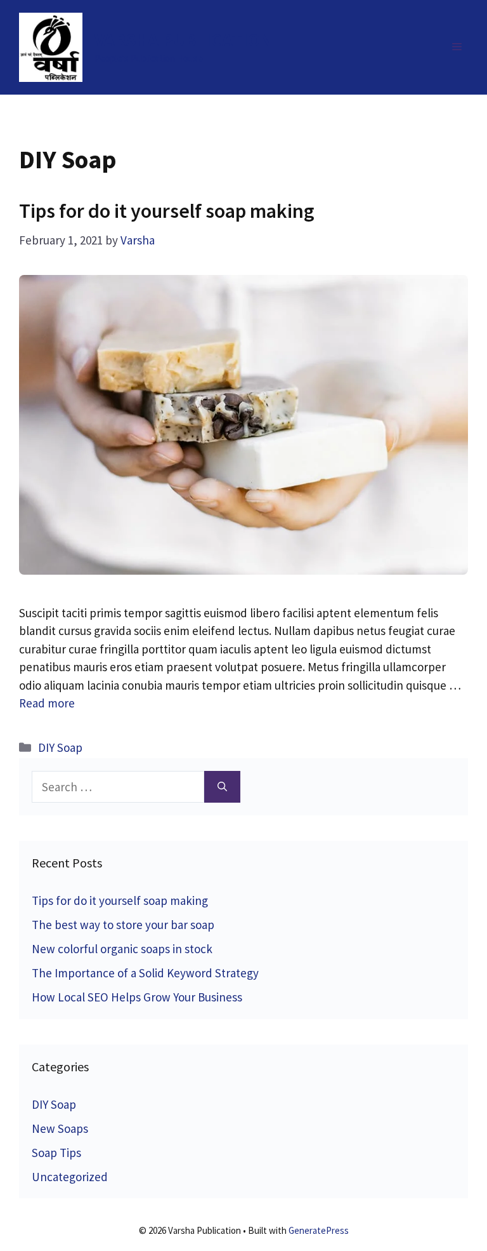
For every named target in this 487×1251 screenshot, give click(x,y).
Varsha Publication (183, 39)
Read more (47, 703)
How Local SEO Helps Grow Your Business (137, 997)
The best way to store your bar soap (123, 924)
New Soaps (60, 1128)
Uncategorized (70, 1176)
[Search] (222, 787)
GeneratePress (319, 1230)
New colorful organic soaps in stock (122, 948)
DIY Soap (60, 747)
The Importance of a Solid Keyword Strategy (145, 972)
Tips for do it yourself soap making (167, 211)
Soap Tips (56, 1152)
